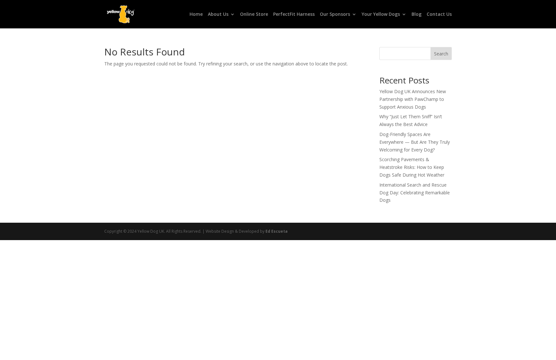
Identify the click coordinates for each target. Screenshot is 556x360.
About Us (218, 14)
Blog (417, 14)
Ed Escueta (276, 231)
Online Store (254, 14)
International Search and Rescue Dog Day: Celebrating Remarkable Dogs (414, 192)
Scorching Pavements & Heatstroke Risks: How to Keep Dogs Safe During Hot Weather (411, 167)
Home (196, 14)
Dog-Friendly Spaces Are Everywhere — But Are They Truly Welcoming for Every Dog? (414, 142)
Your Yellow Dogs (381, 14)
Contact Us (439, 14)
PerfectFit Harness (294, 14)
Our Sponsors (335, 14)
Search (441, 54)
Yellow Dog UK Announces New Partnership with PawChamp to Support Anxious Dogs (412, 99)
